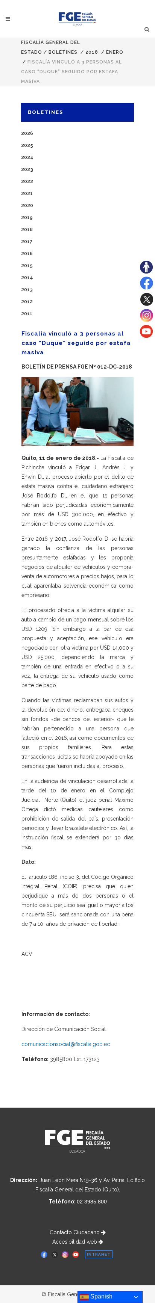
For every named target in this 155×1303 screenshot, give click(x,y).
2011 (26, 313)
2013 (27, 289)
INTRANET (99, 1254)
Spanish (100, 1296)
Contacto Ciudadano (75, 1232)
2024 (27, 157)
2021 (27, 193)
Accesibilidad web (75, 1242)
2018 (91, 52)
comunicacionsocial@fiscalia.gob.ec (65, 1044)
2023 (27, 169)
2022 (27, 181)
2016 (27, 253)
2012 (27, 301)
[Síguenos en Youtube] (146, 336)
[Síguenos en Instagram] (146, 320)
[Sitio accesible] (146, 272)
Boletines (63, 52)
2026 (27, 133)
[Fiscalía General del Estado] (77, 18)
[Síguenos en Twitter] (146, 304)
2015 (27, 265)
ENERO (114, 52)
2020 (27, 205)
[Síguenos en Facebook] (146, 288)
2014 (27, 277)
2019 (27, 217)
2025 (27, 145)
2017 (26, 241)
